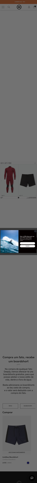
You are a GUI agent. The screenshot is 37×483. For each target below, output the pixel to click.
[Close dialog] (35, 231)
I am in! (27, 246)
